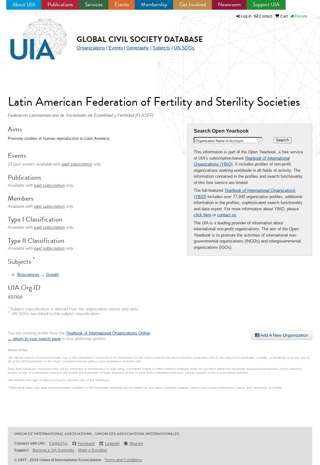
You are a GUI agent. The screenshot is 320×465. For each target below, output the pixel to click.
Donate (301, 16)
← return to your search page (34, 338)
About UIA (23, 4)
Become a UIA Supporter (53, 450)
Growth (52, 274)
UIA (31, 35)
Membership (154, 4)
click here (202, 214)
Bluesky (136, 444)
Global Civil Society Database (140, 39)
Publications (60, 4)
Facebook (86, 444)
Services (93, 4)
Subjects (161, 47)
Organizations (91, 47)
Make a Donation (92, 450)
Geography (137, 47)
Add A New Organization (283, 335)
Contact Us (58, 443)
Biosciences (28, 274)
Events (122, 4)
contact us (226, 214)
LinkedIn (112, 444)
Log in (246, 16)
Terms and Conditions (123, 460)
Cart (283, 16)
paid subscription (77, 164)
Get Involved (192, 4)
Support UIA (266, 4)
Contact (265, 16)
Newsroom (229, 4)
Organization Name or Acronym (219, 141)
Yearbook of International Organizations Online (108, 333)
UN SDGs (184, 47)
